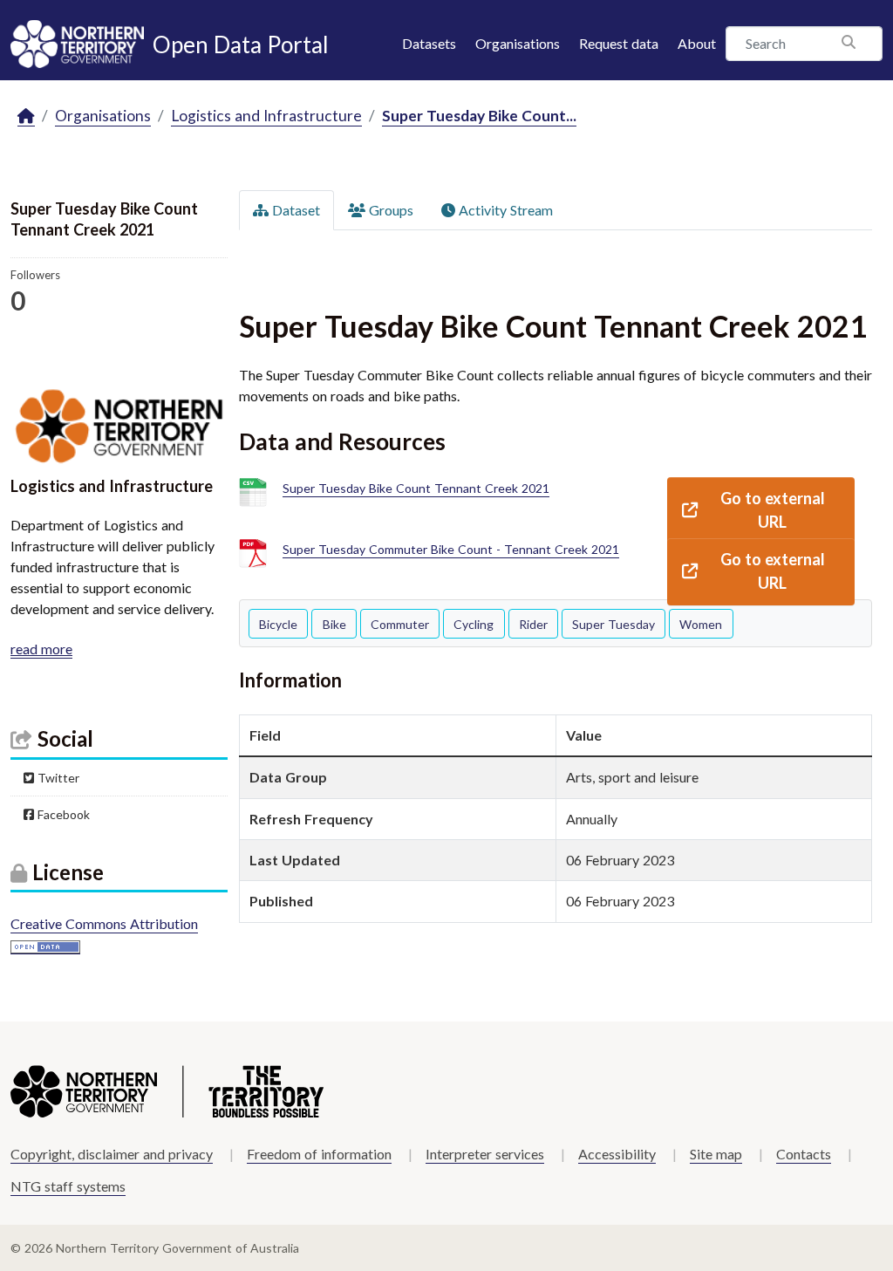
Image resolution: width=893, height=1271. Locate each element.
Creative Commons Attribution (104, 923)
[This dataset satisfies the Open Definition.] (45, 945)
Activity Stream (504, 210)
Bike (334, 624)
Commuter (400, 624)
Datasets (429, 43)
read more (41, 648)
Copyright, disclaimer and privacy (111, 1153)
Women (700, 624)
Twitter (56, 777)
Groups (389, 210)
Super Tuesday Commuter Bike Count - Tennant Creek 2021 (451, 549)
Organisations (517, 43)
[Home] (26, 116)
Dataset (294, 210)
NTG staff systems (68, 1186)
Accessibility (617, 1153)
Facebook (62, 814)
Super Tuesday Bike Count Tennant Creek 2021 (416, 488)
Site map (716, 1153)
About (697, 43)
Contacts (803, 1153)
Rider (533, 624)
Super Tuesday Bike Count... (479, 115)
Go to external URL (772, 510)
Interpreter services (485, 1153)
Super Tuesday (613, 624)
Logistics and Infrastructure (266, 115)
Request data (618, 43)
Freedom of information (319, 1153)
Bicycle (278, 624)
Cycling (473, 624)
